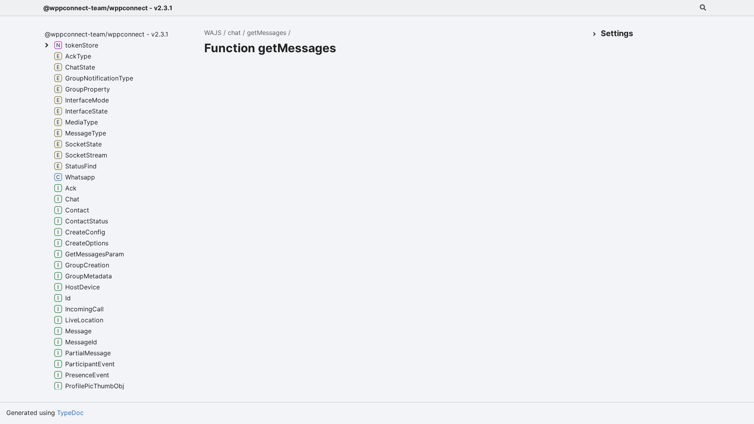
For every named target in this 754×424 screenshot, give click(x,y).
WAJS (212, 33)
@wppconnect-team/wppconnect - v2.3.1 (107, 8)
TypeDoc (70, 413)
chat (234, 33)
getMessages (266, 33)
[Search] (703, 8)
